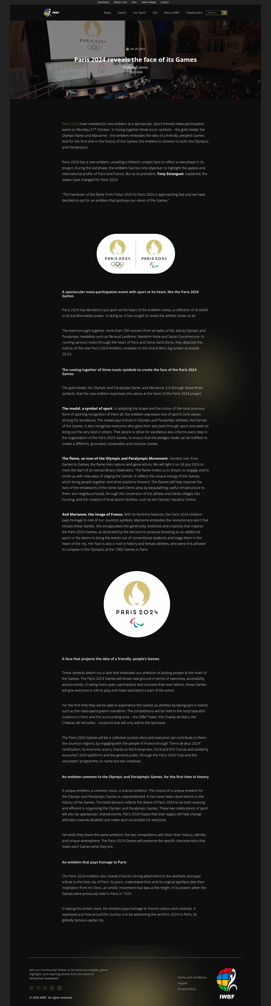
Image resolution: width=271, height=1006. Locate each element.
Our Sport (139, 12)
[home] (51, 12)
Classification (194, 12)
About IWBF (171, 12)
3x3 (155, 12)
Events (122, 12)
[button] (107, 12)
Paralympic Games (135, 67)
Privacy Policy (187, 989)
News (107, 12)
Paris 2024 (135, 72)
